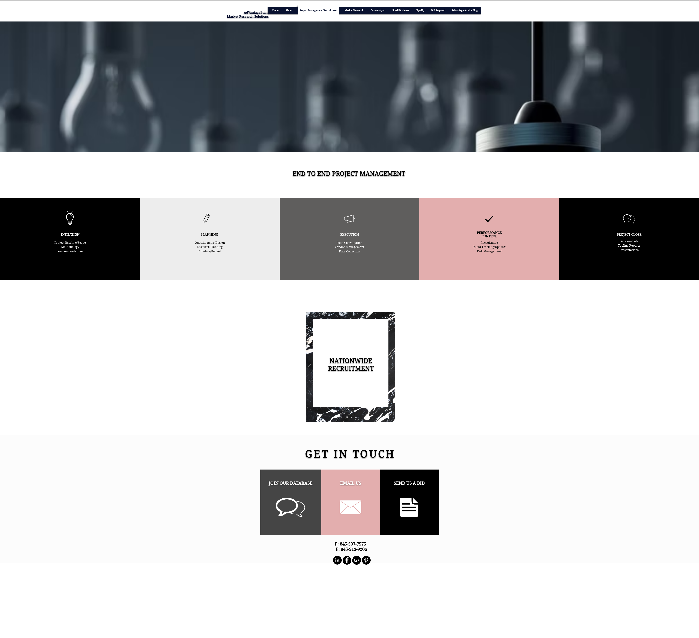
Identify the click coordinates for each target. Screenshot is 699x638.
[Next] (392, 367)
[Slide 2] (351, 417)
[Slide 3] (355, 417)
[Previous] (309, 367)
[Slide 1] (346, 417)
